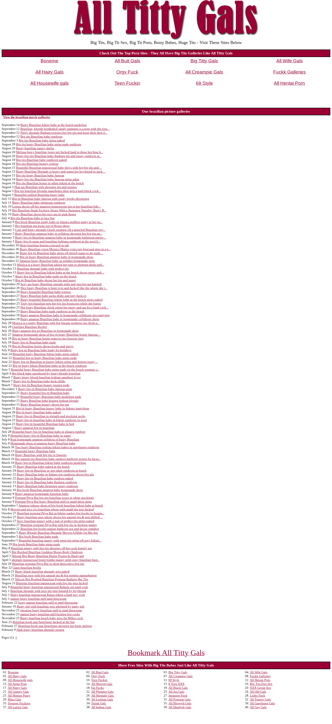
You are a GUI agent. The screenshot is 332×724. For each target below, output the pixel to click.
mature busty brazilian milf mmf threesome (38, 598)
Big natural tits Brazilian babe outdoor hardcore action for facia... (58, 459)
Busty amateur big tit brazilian (34, 428)
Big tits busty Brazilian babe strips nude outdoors (48, 144)
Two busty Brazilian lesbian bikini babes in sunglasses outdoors (57, 447)
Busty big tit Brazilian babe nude (34, 342)
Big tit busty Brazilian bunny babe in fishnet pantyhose (52, 408)
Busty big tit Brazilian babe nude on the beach (46, 276)
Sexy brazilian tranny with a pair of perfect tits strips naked (55, 521)
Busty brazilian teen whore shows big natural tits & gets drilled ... (60, 517)
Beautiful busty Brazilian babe (35, 451)
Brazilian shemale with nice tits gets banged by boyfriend (48, 591)
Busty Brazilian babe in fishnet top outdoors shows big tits (55, 474)
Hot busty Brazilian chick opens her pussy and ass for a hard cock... (64, 307)
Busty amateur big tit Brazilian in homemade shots (45, 331)
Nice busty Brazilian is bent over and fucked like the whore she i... (63, 288)
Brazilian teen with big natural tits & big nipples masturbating (56, 575)
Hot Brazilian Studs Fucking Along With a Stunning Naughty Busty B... (59, 210)
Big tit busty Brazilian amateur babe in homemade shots (56, 257)
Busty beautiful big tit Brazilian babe (45, 393)
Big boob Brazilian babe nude (38, 536)
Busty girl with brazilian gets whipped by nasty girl (50, 606)
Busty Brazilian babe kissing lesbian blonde (49, 400)
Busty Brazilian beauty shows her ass (44, 404)
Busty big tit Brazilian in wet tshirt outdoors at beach (52, 470)
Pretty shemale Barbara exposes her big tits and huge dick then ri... (63, 132)
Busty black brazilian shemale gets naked (42, 571)
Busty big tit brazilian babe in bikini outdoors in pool (51, 420)
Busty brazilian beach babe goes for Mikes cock (51, 618)
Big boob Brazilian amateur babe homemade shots (50, 490)
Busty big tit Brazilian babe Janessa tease (45, 389)
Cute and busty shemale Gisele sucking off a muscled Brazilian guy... (60, 230)
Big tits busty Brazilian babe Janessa (40, 175)
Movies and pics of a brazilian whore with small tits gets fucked (52, 509)
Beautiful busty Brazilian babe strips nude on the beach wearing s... (55, 369)
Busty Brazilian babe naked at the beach (43, 466)
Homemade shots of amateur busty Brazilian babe (42, 443)
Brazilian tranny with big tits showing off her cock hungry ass (51, 548)
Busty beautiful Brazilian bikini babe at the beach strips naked (61, 299)
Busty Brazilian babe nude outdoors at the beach (52, 311)
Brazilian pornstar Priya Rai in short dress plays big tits (48, 564)
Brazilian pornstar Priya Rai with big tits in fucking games (58, 525)
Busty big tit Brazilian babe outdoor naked (45, 478)
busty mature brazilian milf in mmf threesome (48, 602)
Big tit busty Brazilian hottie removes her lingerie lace (48, 338)
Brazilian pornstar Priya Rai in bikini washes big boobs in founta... (60, 513)
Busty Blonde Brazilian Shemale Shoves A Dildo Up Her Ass (58, 532)
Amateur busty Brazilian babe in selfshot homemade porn (57, 261)
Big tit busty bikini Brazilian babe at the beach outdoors (50, 365)
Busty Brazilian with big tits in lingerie (41, 455)
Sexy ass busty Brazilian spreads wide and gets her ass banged (61, 284)
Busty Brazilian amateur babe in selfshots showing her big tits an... (58, 233)
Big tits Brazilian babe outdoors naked (41, 160)
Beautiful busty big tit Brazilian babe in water (40, 435)
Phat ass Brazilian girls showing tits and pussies (45, 187)
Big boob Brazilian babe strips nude (36, 544)
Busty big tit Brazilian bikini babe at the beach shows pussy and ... (60, 272)
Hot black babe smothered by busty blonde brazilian (46, 373)
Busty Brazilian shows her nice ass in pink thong (44, 214)
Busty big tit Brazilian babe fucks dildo (39, 381)
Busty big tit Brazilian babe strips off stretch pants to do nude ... (61, 253)
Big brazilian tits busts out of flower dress (42, 226)
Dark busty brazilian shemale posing (40, 630)
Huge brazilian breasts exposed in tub (44, 245)
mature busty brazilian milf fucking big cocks (50, 614)
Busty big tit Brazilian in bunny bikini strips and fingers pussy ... (55, 362)
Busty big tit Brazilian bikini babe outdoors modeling (50, 463)
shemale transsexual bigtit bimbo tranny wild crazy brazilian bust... (56, 560)
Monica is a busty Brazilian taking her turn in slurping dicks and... (60, 264)
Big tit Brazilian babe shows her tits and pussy (45, 280)
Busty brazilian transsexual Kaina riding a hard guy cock (47, 595)
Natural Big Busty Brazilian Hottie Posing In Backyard (48, 556)
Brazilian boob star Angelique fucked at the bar (44, 622)
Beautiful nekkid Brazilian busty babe (39, 195)
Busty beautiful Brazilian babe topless (45, 292)
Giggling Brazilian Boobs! (29, 327)
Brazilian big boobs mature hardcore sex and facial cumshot (59, 529)
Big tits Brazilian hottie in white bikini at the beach (50, 183)
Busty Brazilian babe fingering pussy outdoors (47, 486)
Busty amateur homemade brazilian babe (42, 494)
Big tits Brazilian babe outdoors (41, 136)
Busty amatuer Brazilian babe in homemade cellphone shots (59, 319)
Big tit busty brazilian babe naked (38, 412)
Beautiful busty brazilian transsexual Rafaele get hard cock (49, 587)
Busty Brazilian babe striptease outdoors (38, 202)
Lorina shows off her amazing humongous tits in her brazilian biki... (56, 206)
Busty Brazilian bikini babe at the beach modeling (53, 125)
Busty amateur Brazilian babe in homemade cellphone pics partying (65, 315)
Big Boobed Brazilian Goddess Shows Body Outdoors (47, 552)
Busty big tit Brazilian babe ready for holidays (40, 350)
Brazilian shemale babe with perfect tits (43, 268)
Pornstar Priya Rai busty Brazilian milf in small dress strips (53, 501)
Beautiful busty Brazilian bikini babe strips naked (45, 354)
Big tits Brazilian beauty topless (37, 164)
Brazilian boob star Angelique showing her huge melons (55, 626)
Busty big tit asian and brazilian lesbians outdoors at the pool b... (57, 241)
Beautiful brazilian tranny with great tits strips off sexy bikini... (60, 540)
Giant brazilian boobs (27, 567)
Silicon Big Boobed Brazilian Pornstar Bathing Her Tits (51, 579)
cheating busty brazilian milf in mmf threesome (51, 610)
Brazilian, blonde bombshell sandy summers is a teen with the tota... (64, 129)
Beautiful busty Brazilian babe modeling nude (50, 397)
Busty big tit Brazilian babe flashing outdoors (47, 482)
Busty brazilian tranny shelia (35, 148)
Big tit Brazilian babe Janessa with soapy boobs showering (50, 198)
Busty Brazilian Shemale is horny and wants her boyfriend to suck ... (60, 171)
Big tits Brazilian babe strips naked (42, 140)
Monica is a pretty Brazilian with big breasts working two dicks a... (56, 323)
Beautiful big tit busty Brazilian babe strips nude (45, 358)
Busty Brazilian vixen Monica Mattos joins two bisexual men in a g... (65, 249)
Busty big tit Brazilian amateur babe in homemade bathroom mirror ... (60, 237)
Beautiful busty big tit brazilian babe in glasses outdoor (48, 431)
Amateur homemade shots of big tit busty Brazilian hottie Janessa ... (56, 334)
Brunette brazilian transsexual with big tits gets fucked (52, 583)
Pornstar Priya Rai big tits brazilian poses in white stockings (54, 497)
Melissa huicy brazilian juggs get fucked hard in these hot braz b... (59, 152)
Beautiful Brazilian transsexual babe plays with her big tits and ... (59, 167)
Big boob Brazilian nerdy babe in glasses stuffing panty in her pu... (59, 222)
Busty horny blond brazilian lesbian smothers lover (47, 377)
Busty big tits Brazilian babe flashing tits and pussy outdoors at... (59, 156)
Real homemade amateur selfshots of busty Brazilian (44, 439)
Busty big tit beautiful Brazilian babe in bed (45, 424)
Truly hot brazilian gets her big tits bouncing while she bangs (60, 303)
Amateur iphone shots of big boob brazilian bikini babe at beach (60, 505)
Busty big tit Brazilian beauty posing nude (41, 385)
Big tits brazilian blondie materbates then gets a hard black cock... (57, 191)
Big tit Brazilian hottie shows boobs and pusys (42, 346)
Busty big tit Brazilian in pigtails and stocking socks (50, 416)
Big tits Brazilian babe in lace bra (32, 218)
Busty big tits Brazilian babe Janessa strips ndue (47, 179)
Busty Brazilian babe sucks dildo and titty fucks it (53, 296)
